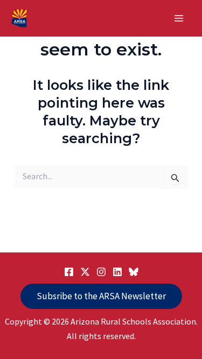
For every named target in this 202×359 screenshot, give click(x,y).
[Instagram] (101, 272)
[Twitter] (85, 272)
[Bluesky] (133, 272)
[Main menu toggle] (179, 18)
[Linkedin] (117, 272)
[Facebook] (69, 272)
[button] (101, 296)
